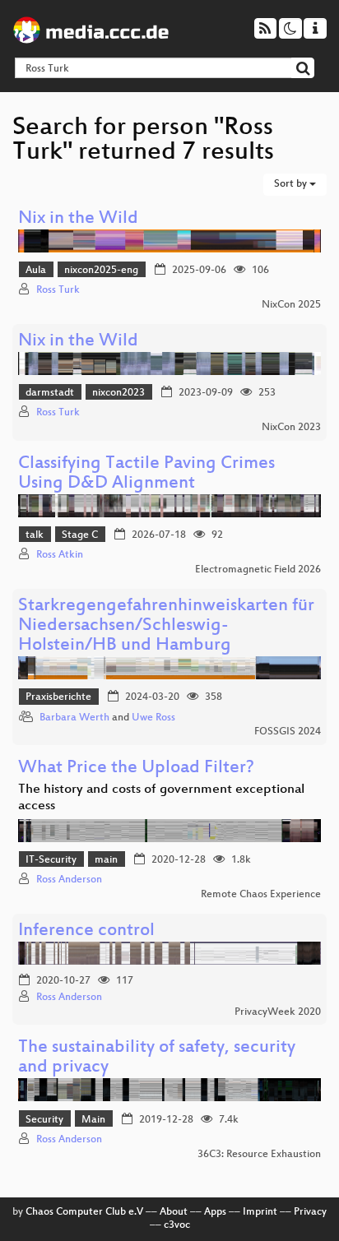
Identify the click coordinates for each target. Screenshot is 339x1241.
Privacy (310, 1212)
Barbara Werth (74, 718)
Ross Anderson (69, 880)
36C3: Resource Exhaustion (259, 1154)
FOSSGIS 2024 (287, 732)
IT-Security (51, 860)
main (106, 860)
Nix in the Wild (78, 219)
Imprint (260, 1212)
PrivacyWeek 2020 (278, 1012)
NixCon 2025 (291, 305)
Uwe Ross (153, 718)
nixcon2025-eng (101, 270)
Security (44, 1120)
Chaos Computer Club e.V (84, 1212)
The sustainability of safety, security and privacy (156, 1058)
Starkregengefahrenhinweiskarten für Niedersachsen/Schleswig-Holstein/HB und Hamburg (166, 626)
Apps (215, 1212)
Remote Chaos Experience (261, 895)
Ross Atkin (59, 555)
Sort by (291, 184)
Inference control (86, 931)
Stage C (80, 535)
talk (35, 535)
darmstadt (50, 393)
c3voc (177, 1225)
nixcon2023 (118, 393)
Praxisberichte (58, 697)
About (174, 1212)
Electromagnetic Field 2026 (258, 570)
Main (93, 1120)
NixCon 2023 (291, 427)
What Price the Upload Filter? (136, 768)
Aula (36, 270)
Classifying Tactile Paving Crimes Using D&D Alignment (146, 474)
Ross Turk (58, 290)
